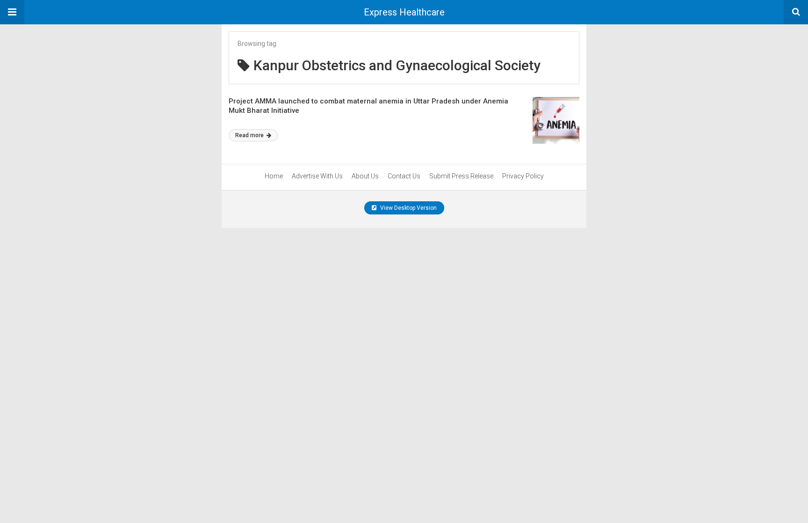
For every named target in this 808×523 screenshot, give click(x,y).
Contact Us (404, 176)
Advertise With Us (317, 176)
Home (274, 176)
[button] (12, 12)
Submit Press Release (461, 176)
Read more (250, 135)
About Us (365, 176)
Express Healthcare (404, 12)
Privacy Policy (523, 176)
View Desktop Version (408, 208)
